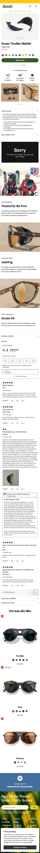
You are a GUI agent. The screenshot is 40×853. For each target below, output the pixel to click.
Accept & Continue (20, 847)
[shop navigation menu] (35, 6)
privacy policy (25, 813)
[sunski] (7, 6)
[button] (18, 104)
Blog (32, 822)
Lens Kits (16, 819)
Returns (16, 822)
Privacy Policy (28, 842)
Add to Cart (20, 60)
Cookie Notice (6, 825)
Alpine (10, 11)
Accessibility (5, 822)
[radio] (13, 660)
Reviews (33, 825)
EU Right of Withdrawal (17, 826)
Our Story (34, 819)
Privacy (4, 819)
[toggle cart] (29, 6)
